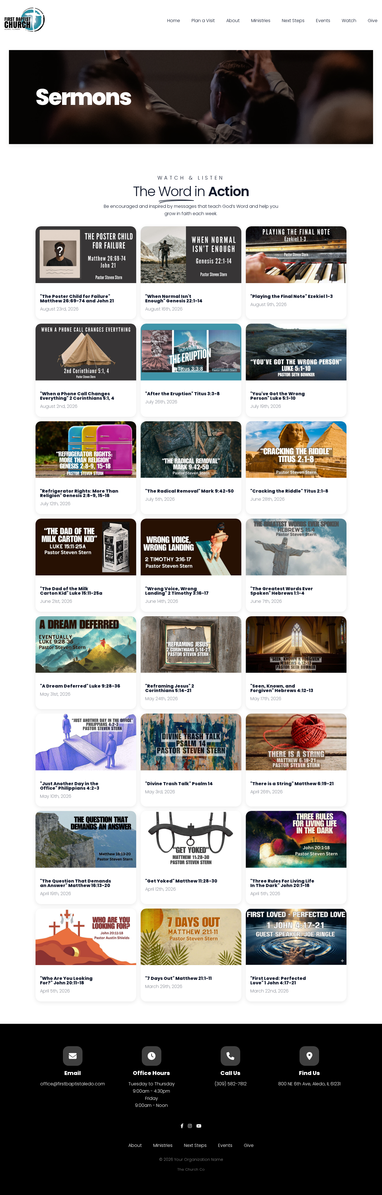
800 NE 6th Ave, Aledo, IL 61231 (309, 1084)
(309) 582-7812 (230, 1084)
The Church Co (191, 1169)
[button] (86, 272)
